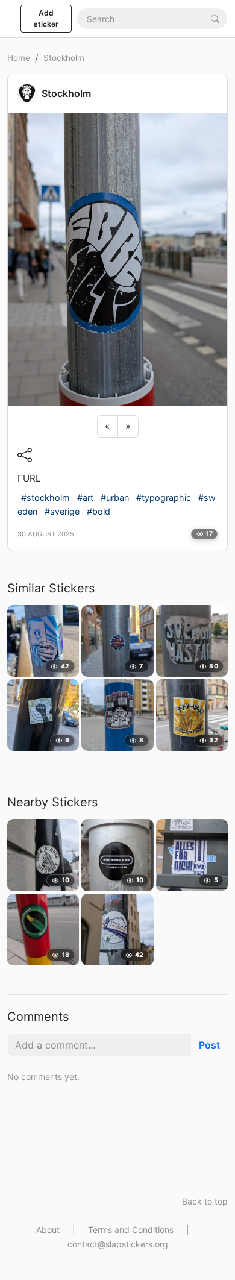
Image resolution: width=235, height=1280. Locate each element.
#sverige (62, 511)
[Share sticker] (24, 455)
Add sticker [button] (46, 18)
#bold (98, 511)
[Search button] (215, 18)
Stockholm (63, 58)
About (48, 1230)
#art (85, 497)
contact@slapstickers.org (117, 1244)
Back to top (205, 1201)
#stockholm (45, 497)
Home (18, 58)
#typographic (163, 497)
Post (209, 1045)
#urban (115, 497)
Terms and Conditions (131, 1230)
